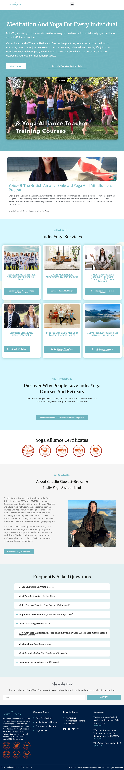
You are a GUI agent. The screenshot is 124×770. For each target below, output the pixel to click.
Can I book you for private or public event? (39, 662)
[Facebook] (69, 729)
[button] (72, 4)
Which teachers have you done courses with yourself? (44, 605)
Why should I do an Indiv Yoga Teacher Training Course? (46, 614)
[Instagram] (78, 729)
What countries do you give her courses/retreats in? (43, 653)
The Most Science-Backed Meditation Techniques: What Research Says (106, 720)
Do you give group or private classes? (36, 587)
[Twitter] (73, 729)
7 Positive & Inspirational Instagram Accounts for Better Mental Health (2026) (106, 733)
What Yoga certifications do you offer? (37, 596)
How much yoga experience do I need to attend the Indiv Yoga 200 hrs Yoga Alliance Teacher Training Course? (63, 634)
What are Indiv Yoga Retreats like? (35, 644)
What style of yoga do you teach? (35, 623)
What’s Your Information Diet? (107, 743)
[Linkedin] (64, 729)
